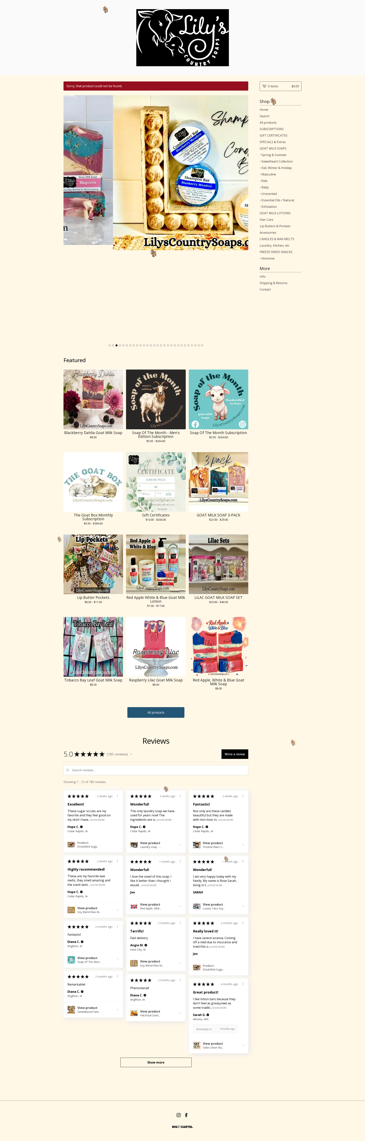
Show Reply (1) (204, 1029)
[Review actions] (117, 795)
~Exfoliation (268, 207)
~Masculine (268, 174)
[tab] (110, 345)
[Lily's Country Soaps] (182, 37)
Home (264, 110)
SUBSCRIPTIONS (272, 129)
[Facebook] (186, 1115)
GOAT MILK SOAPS (273, 148)
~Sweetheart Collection (276, 161)
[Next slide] (243, 218)
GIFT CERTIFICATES (273, 135)
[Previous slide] (69, 218)
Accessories (268, 232)
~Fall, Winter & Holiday (276, 168)
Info (263, 276)
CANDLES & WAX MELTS (277, 239)
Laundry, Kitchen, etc (274, 245)
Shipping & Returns (273, 283)
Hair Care (266, 220)
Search (264, 116)
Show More (97, 819)
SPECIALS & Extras (273, 142)
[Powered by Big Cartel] (182, 1127)
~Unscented (268, 194)
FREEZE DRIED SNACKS (276, 252)
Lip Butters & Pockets (275, 226)
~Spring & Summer (273, 155)
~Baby (264, 187)
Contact (265, 289)
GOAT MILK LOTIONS (275, 213)
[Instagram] (179, 1115)
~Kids (263, 181)
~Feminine (267, 258)
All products (156, 712)
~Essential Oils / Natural (277, 200)
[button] (131, 754)
